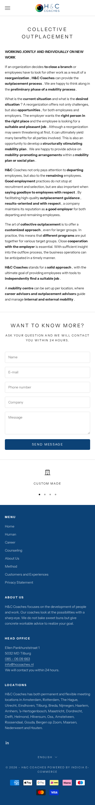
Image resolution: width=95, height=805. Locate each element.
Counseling (13, 550)
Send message (47, 444)
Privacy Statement (19, 582)
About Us (12, 558)
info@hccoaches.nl (19, 664)
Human (10, 534)
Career (10, 542)
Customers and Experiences (26, 574)
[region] (47, 478)
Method (11, 566)
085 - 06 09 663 (17, 659)
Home (9, 526)
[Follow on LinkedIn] (7, 742)
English (45, 757)
